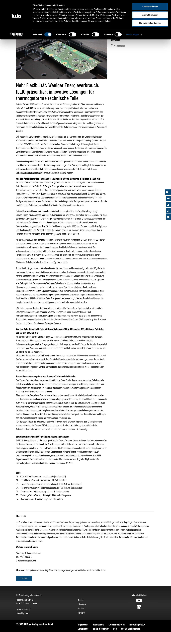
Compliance (83, 628)
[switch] (72, 34)
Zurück (24, 578)
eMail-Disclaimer (101, 628)
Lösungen (82, 604)
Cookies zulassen (150, 7)
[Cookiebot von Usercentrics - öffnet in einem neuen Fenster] (16, 34)
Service (81, 608)
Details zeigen (132, 34)
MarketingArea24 (137, 624)
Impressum (83, 624)
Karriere (81, 612)
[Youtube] (139, 601)
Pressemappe (119, 45)
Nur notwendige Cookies (150, 23)
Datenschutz (98, 624)
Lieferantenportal (117, 624)
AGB (115, 628)
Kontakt (81, 599)
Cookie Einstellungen (130, 628)
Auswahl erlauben (150, 15)
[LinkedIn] (139, 607)
